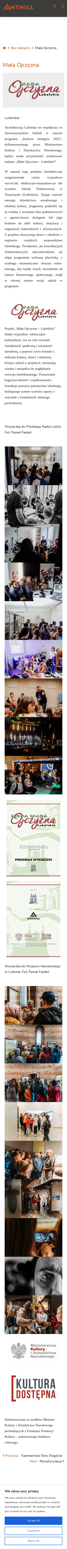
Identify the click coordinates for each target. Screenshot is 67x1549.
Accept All (33, 1520)
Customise (33, 1531)
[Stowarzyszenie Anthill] (18, 8)
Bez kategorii (20, 48)
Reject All (33, 1541)
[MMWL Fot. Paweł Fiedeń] (33, 1005)
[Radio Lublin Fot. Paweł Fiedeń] (33, 465)
